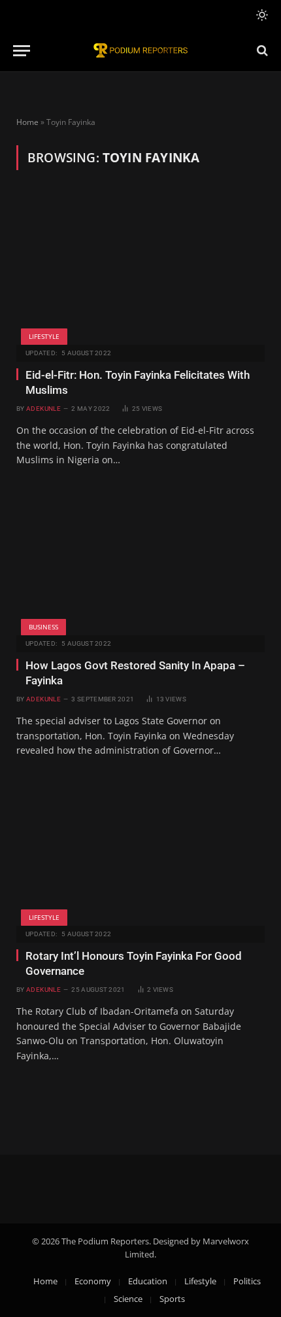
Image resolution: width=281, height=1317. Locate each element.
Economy (92, 1281)
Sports (172, 1299)
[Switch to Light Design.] (261, 15)
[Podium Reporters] (140, 50)
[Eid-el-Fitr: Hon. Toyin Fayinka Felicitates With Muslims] (140, 270)
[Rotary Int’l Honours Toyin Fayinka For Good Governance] (140, 852)
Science (128, 1299)
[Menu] (21, 50)
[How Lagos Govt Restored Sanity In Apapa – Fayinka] (140, 561)
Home (27, 122)
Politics (247, 1281)
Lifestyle (44, 336)
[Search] (261, 50)
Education (147, 1281)
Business (43, 626)
